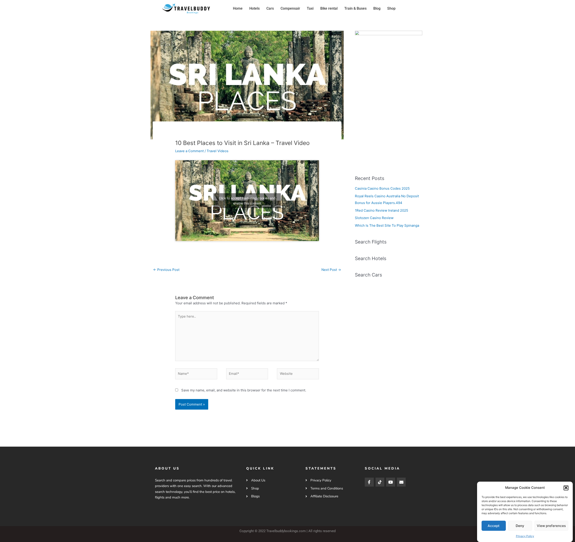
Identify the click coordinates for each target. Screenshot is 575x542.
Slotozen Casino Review (374, 218)
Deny (520, 526)
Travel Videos (217, 151)
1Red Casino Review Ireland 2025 (381, 210)
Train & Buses (355, 8)
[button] (566, 487)
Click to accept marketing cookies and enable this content (247, 200)
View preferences (551, 526)
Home (238, 8)
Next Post (331, 270)
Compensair (290, 8)
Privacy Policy (525, 536)
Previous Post (166, 270)
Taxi (310, 8)
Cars (270, 8)
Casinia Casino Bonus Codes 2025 (382, 188)
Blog (376, 8)
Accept (494, 526)
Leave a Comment (189, 151)
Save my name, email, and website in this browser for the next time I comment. (243, 390)
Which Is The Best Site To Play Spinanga (387, 225)
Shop (391, 8)
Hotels (254, 8)
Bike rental (329, 8)
